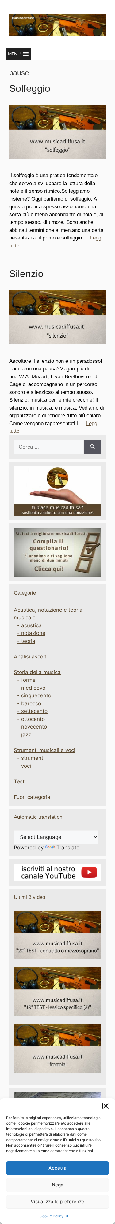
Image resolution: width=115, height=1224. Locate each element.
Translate (67, 847)
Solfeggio (29, 88)
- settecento (32, 711)
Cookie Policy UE (54, 1216)
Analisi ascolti (31, 657)
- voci (24, 766)
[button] (106, 1106)
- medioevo (31, 688)
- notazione (31, 633)
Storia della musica (37, 672)
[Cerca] (92, 447)
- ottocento (31, 719)
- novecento (32, 727)
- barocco (29, 703)
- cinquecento (34, 695)
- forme (26, 680)
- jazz (24, 735)
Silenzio (26, 273)
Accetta (57, 1168)
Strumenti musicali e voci (44, 750)
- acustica (29, 625)
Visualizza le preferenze (57, 1201)
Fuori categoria (32, 797)
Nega (57, 1185)
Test (19, 781)
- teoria (26, 641)
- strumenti (30, 758)
